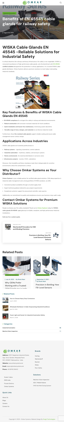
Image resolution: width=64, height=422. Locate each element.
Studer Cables (8, 377)
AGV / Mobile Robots (39, 383)
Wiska (37, 365)
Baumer (37, 362)
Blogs (4, 400)
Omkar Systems (9, 386)
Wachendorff (39, 359)
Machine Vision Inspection (31, 331)
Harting (37, 356)
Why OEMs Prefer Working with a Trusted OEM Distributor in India (16, 285)
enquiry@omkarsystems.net (15, 366)
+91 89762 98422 (12, 369)
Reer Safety (38, 368)
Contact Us (5, 406)
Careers (4, 403)
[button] (61, 2)
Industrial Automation (9, 13)
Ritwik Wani (21, 279)
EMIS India (7, 380)
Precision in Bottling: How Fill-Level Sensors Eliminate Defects (47, 287)
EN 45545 (56, 64)
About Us (5, 397)
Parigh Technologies (49, 419)
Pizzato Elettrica (9, 383)
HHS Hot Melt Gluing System (42, 386)
